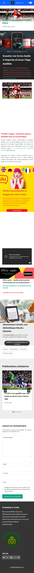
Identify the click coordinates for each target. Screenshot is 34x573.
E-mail (5, 473)
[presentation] (17, 380)
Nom (5, 464)
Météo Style (14, 512)
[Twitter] (7, 557)
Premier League (7, 353)
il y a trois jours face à (20, 148)
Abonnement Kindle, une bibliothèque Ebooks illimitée (15, 328)
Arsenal (5, 349)
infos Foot (23, 349)
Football (5, 17)
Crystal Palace (14, 349)
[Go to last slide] (5, 390)
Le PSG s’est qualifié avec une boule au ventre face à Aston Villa (17, 396)
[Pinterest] (18, 557)
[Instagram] (11, 557)
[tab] (13, 411)
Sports (11, 17)
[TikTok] (15, 557)
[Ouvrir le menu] (4, 2)
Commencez (17, 210)
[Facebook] (3, 557)
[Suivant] (28, 390)
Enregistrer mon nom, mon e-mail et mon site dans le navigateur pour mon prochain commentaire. (17, 489)
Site (4, 482)
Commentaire (8, 437)
